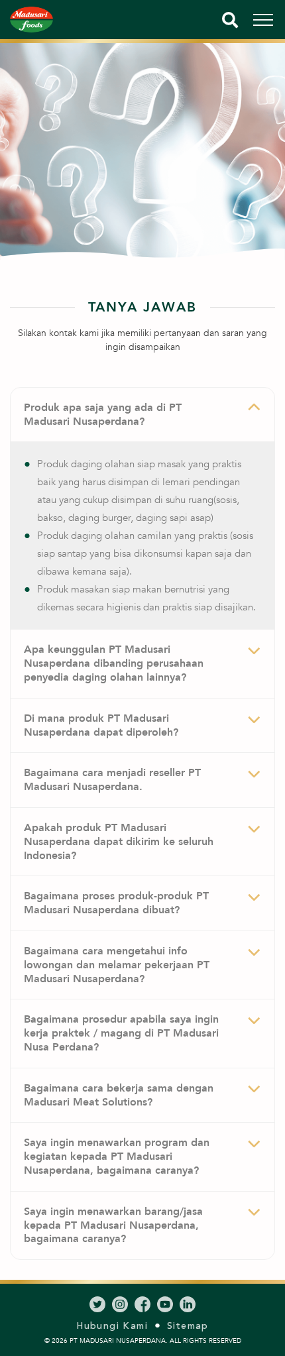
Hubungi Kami (112, 1325)
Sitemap (188, 1325)
